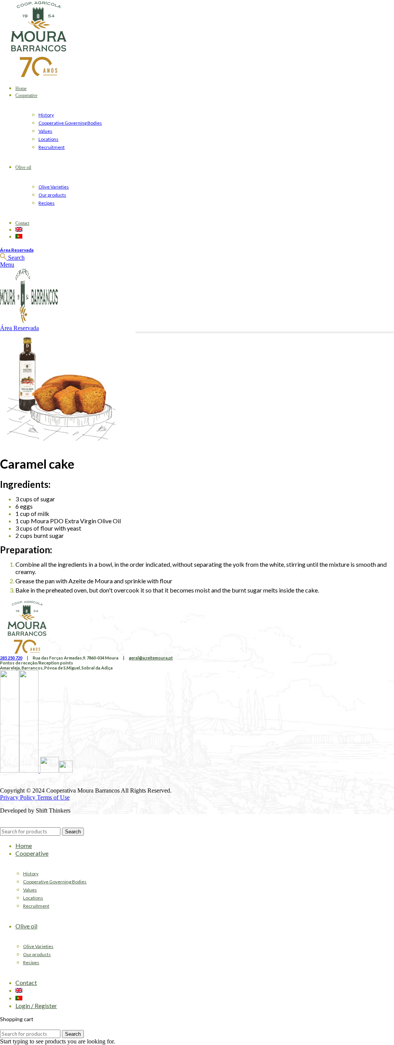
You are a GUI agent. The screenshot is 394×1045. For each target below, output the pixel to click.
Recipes (46, 203)
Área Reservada (16, 250)
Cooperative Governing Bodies (70, 123)
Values (45, 131)
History (46, 115)
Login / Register (36, 1005)
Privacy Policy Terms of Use (35, 797)
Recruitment (51, 147)
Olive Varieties (53, 187)
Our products (52, 195)
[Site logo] (38, 75)
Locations (48, 139)
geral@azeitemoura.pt (151, 657)
